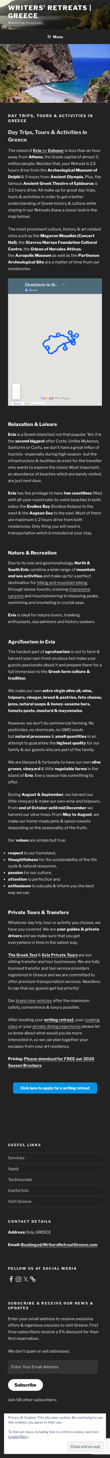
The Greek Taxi (22, 955)
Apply (13, 1168)
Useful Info (18, 1190)
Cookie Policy (18, 1437)
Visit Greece (20, 1201)
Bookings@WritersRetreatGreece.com (59, 1244)
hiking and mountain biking (62, 582)
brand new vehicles (34, 1000)
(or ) (48, 150)
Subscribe (25, 1385)
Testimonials (20, 1179)
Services (16, 1158)
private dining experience (57, 1026)
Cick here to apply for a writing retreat (55, 1088)
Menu (58, 37)
